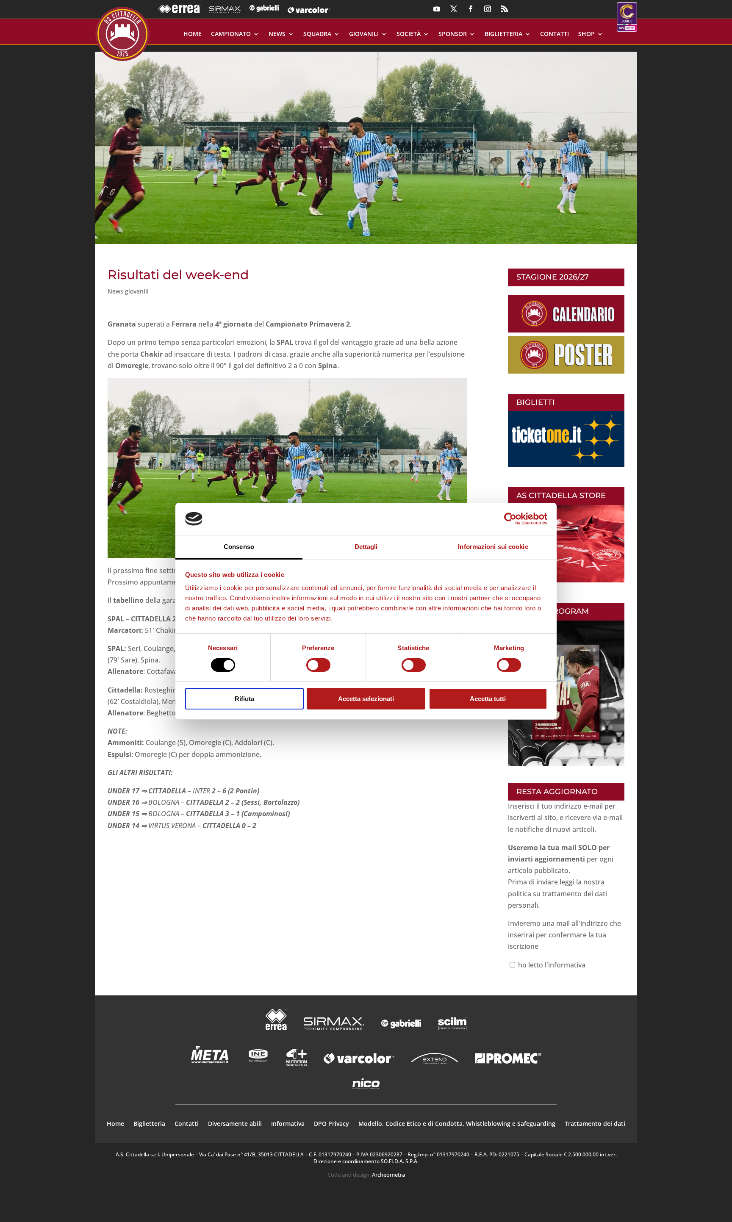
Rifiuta (244, 698)
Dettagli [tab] (366, 546)
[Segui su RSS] (504, 9)
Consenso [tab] (239, 546)
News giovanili (128, 291)
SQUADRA (317, 34)
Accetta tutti (488, 698)
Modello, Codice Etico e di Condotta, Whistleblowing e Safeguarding (456, 1124)
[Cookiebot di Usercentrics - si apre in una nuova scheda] (510, 519)
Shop (586, 34)
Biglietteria (503, 34)
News (277, 34)
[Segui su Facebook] (470, 9)
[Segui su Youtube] (437, 9)
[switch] (318, 665)
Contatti (554, 34)
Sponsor (452, 34)
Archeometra (388, 1174)
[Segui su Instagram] (487, 9)
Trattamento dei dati (595, 1124)
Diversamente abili (235, 1124)
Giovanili (364, 34)
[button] (366, 144)
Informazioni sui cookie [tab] (493, 546)
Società (408, 34)
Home (192, 34)
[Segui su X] (453, 9)
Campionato (231, 34)
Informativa (288, 1124)
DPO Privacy (331, 1124)
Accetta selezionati (366, 698)
